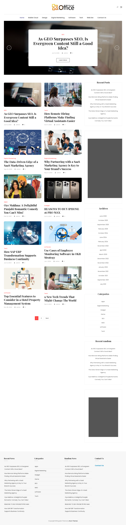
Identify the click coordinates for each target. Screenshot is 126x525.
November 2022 (103, 263)
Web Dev (90, 18)
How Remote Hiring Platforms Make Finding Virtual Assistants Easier (59, 117)
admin (65, 53)
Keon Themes (73, 521)
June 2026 (103, 216)
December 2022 (103, 259)
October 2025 (103, 220)
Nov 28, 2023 (8, 307)
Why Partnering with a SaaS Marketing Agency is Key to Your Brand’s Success (62, 165)
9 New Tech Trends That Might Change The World (60, 298)
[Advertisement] (105, 168)
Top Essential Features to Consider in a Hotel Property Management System (22, 299)
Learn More (63, 60)
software (72, 18)
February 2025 (103, 229)
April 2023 (103, 250)
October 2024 (103, 233)
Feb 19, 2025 (8, 216)
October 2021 (103, 276)
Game (103, 314)
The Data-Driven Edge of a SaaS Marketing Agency (21, 163)
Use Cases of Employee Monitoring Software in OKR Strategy (62, 254)
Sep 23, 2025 (8, 169)
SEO (63, 34)
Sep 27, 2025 (48, 173)
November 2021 (103, 271)
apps (5, 202)
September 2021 (103, 280)
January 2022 (103, 267)
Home (22, 18)
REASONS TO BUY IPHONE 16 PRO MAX (61, 210)
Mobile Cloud (33, 18)
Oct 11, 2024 (47, 216)
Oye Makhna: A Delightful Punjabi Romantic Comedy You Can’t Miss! (21, 208)
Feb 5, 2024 (48, 304)
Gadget (47, 206)
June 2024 (103, 237)
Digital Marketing (58, 18)
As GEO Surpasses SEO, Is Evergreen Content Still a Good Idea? (63, 43)
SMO (103, 323)
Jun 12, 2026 (55, 53)
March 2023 (103, 254)
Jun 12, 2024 (8, 263)
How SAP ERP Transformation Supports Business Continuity (20, 255)
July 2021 (103, 284)
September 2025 (103, 225)
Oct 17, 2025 (48, 125)
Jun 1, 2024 (47, 261)
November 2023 (103, 246)
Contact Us (101, 18)
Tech (81, 18)
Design (44, 18)
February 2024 (103, 242)
